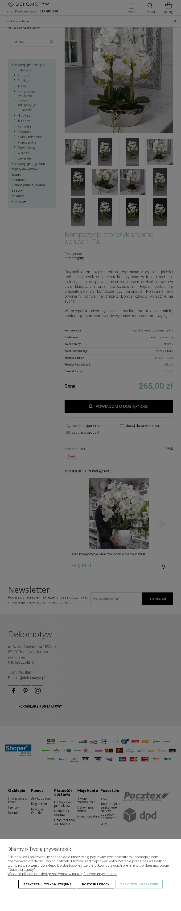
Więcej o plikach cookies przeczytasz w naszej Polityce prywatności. (62, 874)
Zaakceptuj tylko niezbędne (47, 884)
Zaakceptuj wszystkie (139, 884)
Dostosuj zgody (95, 884)
